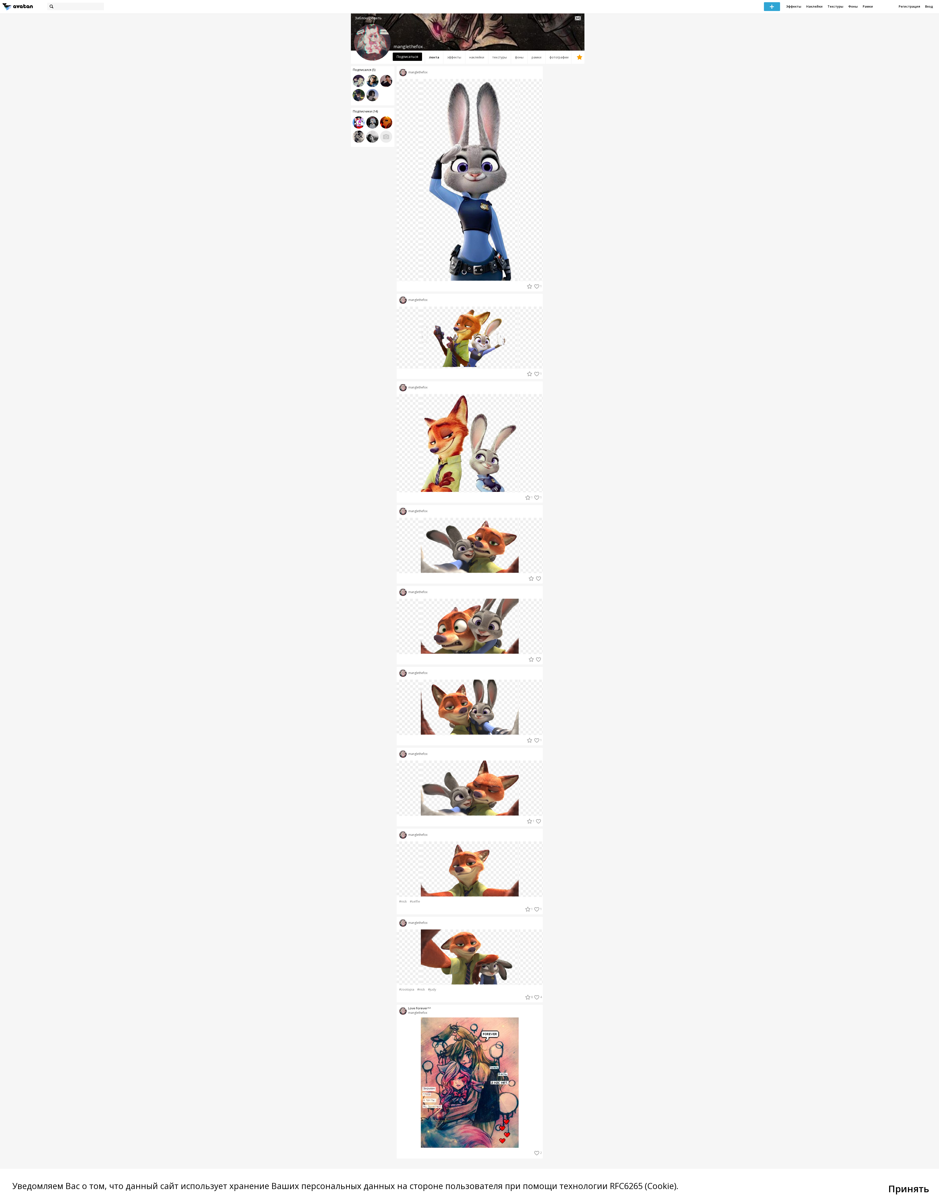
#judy (432, 989)
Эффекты (793, 6)
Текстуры (835, 6)
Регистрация (909, 6)
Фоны (853, 6)
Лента (434, 57)
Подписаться (407, 56)
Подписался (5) (364, 69)
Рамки (868, 6)
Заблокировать (368, 18)
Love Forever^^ (419, 1008)
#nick (403, 901)
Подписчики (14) (365, 111)
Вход (929, 6)
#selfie (415, 901)
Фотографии (559, 57)
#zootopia (406, 989)
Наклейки (814, 6)
